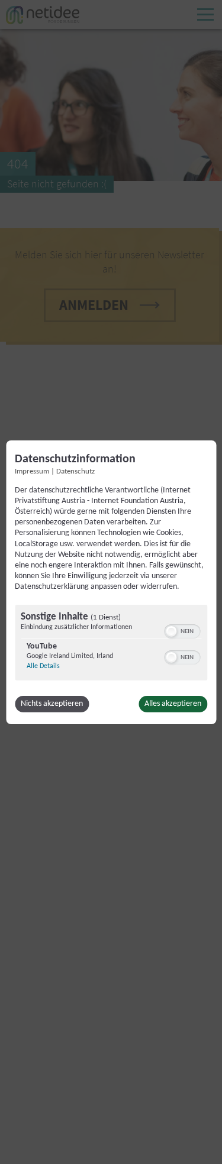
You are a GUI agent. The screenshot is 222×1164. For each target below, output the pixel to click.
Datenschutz (75, 471)
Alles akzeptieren (172, 703)
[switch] (182, 630)
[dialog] (111, 582)
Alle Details (43, 666)
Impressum (32, 471)
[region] (111, 644)
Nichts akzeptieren (52, 703)
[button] (171, 631)
